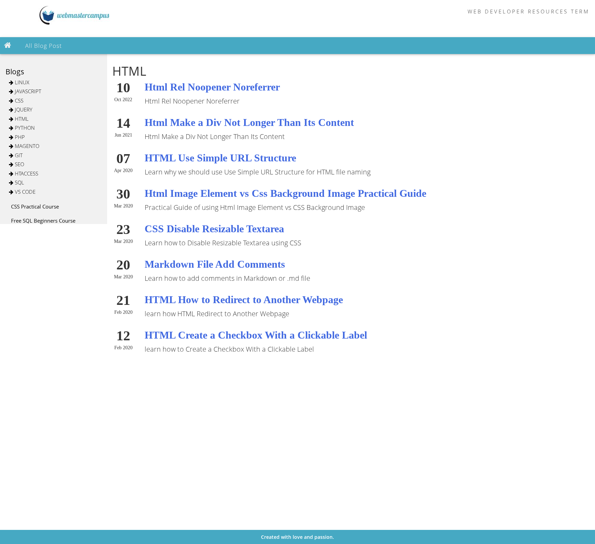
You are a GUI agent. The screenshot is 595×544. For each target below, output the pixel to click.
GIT (18, 155)
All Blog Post (43, 46)
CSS (18, 100)
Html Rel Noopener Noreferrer (212, 87)
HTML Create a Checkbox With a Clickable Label (256, 335)
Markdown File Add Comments (215, 264)
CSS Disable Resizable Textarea (214, 228)
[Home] (9, 45)
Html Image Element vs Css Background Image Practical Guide (285, 193)
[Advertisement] (27, 327)
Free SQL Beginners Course (43, 220)
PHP (19, 137)
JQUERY (22, 109)
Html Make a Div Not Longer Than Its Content (249, 122)
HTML (21, 118)
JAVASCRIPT (27, 91)
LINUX (21, 82)
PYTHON (24, 127)
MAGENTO (26, 145)
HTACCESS (25, 173)
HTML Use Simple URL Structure (220, 157)
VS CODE (24, 191)
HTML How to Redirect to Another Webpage (244, 299)
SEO (18, 164)
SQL (18, 182)
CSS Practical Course (35, 206)
